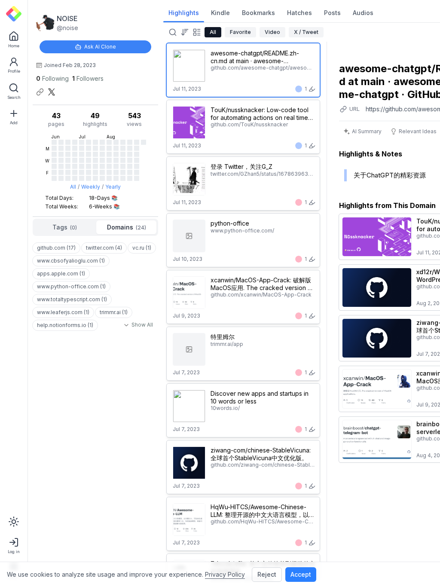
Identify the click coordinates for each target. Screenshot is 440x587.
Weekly (90, 186)
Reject (266, 574)
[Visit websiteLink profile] (40, 92)
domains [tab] (126, 227)
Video (272, 32)
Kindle (220, 12)
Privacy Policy (225, 574)
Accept (300, 574)
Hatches (299, 12)
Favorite (240, 32)
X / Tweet (306, 32)
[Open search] (172, 32)
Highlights (183, 12)
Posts (332, 12)
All (73, 186)
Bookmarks (258, 12)
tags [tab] (64, 227)
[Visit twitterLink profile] (51, 92)
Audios (363, 12)
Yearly (113, 186)
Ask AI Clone (100, 46)
